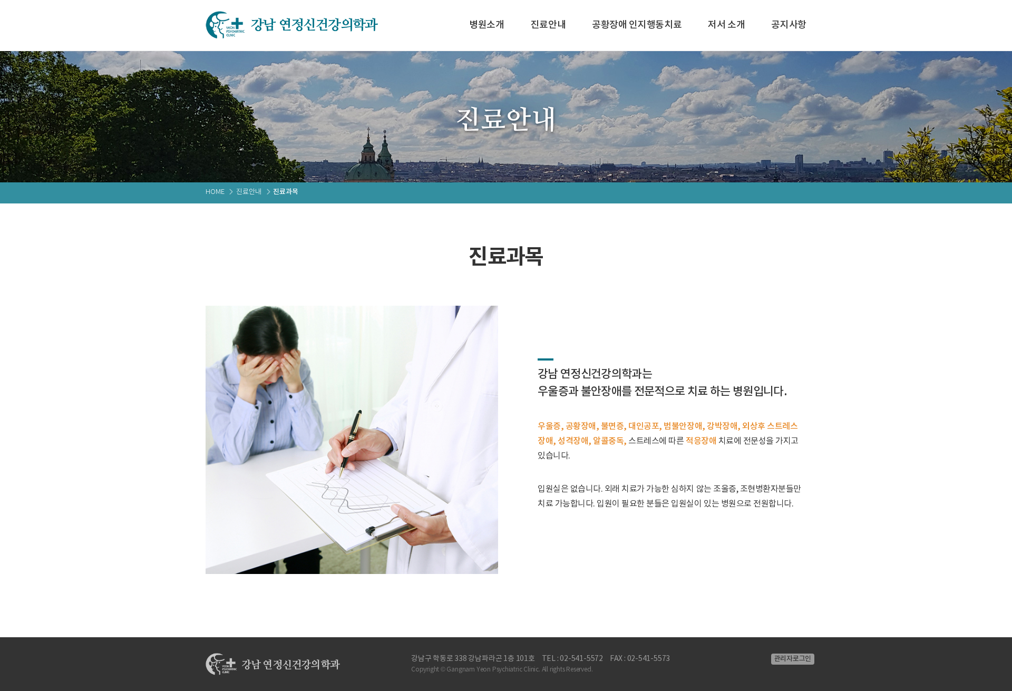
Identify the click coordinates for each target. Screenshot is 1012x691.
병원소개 (486, 25)
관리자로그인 (793, 659)
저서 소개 (726, 25)
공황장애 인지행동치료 (637, 25)
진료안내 (548, 25)
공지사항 (788, 25)
